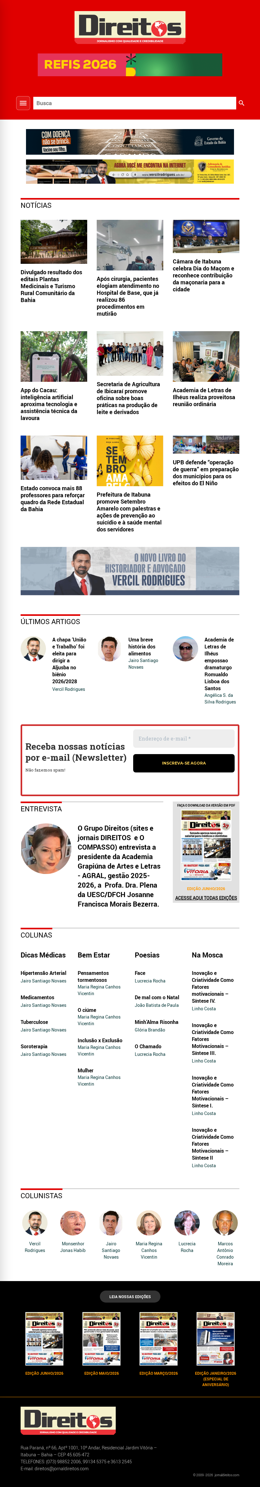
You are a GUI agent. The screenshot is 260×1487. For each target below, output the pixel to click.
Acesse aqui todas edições (206, 898)
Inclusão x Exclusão (100, 1040)
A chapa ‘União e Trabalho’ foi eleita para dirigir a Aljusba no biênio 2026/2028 (69, 660)
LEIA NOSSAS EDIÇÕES (130, 1296)
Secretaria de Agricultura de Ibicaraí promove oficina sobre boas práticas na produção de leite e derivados (128, 398)
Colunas (36, 934)
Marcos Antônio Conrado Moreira (225, 1254)
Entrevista (41, 808)
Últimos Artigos (50, 621)
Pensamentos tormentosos (93, 976)
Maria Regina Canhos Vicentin (99, 990)
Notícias (36, 205)
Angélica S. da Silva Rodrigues (220, 698)
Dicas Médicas (43, 954)
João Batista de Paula (157, 1005)
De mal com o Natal (157, 997)
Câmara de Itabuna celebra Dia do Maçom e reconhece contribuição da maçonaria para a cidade (203, 275)
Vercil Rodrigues (68, 689)
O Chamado (148, 1046)
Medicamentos (37, 997)
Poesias (147, 954)
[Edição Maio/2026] (101, 1339)
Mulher (86, 1070)
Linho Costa (204, 1009)
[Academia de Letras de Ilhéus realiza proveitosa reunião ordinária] (206, 356)
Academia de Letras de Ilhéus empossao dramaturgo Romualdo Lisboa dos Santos (219, 664)
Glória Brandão (150, 1030)
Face (140, 973)
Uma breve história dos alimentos (141, 646)
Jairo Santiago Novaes (143, 663)
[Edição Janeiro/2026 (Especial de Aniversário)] (215, 1339)
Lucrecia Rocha (150, 981)
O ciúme (87, 1010)
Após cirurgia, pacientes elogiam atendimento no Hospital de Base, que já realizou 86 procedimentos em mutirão (128, 296)
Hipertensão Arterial (43, 973)
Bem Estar (94, 954)
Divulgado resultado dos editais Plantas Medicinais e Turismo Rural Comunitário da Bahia (51, 286)
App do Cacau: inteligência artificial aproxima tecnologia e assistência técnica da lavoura (49, 404)
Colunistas (41, 1195)
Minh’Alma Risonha (157, 1022)
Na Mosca (207, 954)
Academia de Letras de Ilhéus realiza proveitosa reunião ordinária (204, 397)
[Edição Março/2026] (158, 1339)
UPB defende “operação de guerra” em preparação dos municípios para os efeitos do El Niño (206, 472)
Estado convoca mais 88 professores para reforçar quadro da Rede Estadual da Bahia (53, 498)
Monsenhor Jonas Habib (73, 1247)
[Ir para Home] (130, 26)
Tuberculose (34, 1022)
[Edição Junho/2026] (206, 845)
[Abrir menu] (23, 103)
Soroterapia (34, 1046)
